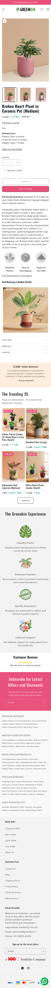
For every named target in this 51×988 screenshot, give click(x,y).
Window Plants (33, 746)
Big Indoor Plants (31, 727)
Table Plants (21, 746)
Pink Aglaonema (9, 759)
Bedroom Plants (40, 740)
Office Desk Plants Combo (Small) (35, 486)
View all (26, 500)
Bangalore (14, 807)
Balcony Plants (8, 746)
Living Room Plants (24, 740)
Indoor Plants (8, 721)
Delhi (22, 807)
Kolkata (5, 810)
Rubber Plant (39, 765)
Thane (39, 810)
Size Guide (10, 846)
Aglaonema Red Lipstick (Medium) (11, 486)
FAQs (7, 874)
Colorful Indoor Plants (11, 724)
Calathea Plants (8, 788)
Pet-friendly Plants (30, 724)
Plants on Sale (8, 794)
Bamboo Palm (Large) (36, 442)
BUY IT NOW (25, 189)
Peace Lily (42, 762)
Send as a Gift (14, 170)
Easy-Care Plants (39, 721)
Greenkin (28, 980)
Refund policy (11, 898)
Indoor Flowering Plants (12, 727)
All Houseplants (8, 740)
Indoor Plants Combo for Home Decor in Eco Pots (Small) (13, 437)
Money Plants (18, 785)
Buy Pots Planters (9, 791)
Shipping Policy (12, 880)
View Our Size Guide (12, 149)
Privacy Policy (11, 886)
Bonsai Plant (22, 759)
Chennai (28, 807)
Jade (18, 788)
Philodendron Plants (33, 785)
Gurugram (37, 807)
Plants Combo (21, 794)
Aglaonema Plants (24, 781)
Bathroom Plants (33, 743)
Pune (22, 810)
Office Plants (7, 743)
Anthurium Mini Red (10, 762)
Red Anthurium (39, 768)
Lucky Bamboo (8, 765)
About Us (9, 852)
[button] (3, 9)
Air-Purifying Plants (23, 721)
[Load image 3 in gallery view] (41, 95)
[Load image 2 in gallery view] (25, 95)
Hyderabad (14, 810)
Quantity (5, 157)
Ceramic (33, 788)
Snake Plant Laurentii (23, 768)
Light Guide (10, 840)
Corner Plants (19, 743)
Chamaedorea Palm (28, 762)
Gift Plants (42, 791)
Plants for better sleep (27, 791)
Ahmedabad (31, 810)
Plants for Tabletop (36, 794)
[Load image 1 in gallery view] (10, 95)
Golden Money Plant (24, 765)
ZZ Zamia (25, 788)
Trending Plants (8, 781)
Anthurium (6, 785)
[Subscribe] (43, 702)
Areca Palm (33, 759)
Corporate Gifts (12, 828)
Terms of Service (13, 892)
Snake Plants (38, 781)
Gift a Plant (10, 834)
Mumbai (5, 807)
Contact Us (10, 868)
